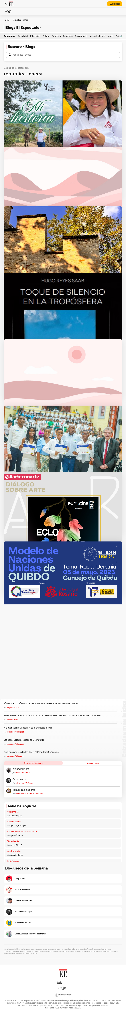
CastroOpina (13, 812)
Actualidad (23, 36)
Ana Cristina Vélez (22, 889)
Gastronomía (81, 36)
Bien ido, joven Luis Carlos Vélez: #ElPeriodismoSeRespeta (31, 752)
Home (7, 20)
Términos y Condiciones (57, 1000)
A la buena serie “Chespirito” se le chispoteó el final (28, 728)
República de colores (23, 789)
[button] (122, 36)
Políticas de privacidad (78, 1000)
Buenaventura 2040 (23, 923)
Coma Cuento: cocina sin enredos (22, 831)
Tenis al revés (13, 841)
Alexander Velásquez (15, 732)
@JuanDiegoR (16, 845)
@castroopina (16, 816)
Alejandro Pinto (13, 708)
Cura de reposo (20, 779)
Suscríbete (115, 4)
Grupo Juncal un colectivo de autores (30, 934)
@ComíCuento (16, 835)
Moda (110, 36)
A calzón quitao (14, 851)
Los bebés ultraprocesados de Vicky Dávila (24, 740)
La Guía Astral (13, 861)
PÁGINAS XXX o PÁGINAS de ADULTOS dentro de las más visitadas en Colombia (41, 703)
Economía (68, 36)
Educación (35, 36)
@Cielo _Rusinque (18, 825)
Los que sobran (14, 822)
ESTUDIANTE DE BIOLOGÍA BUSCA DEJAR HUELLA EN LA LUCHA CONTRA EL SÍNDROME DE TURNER (52, 715)
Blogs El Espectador (23, 27)
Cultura (46, 36)
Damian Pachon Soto (23, 900)
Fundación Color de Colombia (29, 793)
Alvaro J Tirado (12, 720)
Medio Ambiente (97, 36)
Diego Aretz (20, 878)
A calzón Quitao (16, 855)
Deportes (56, 36)
